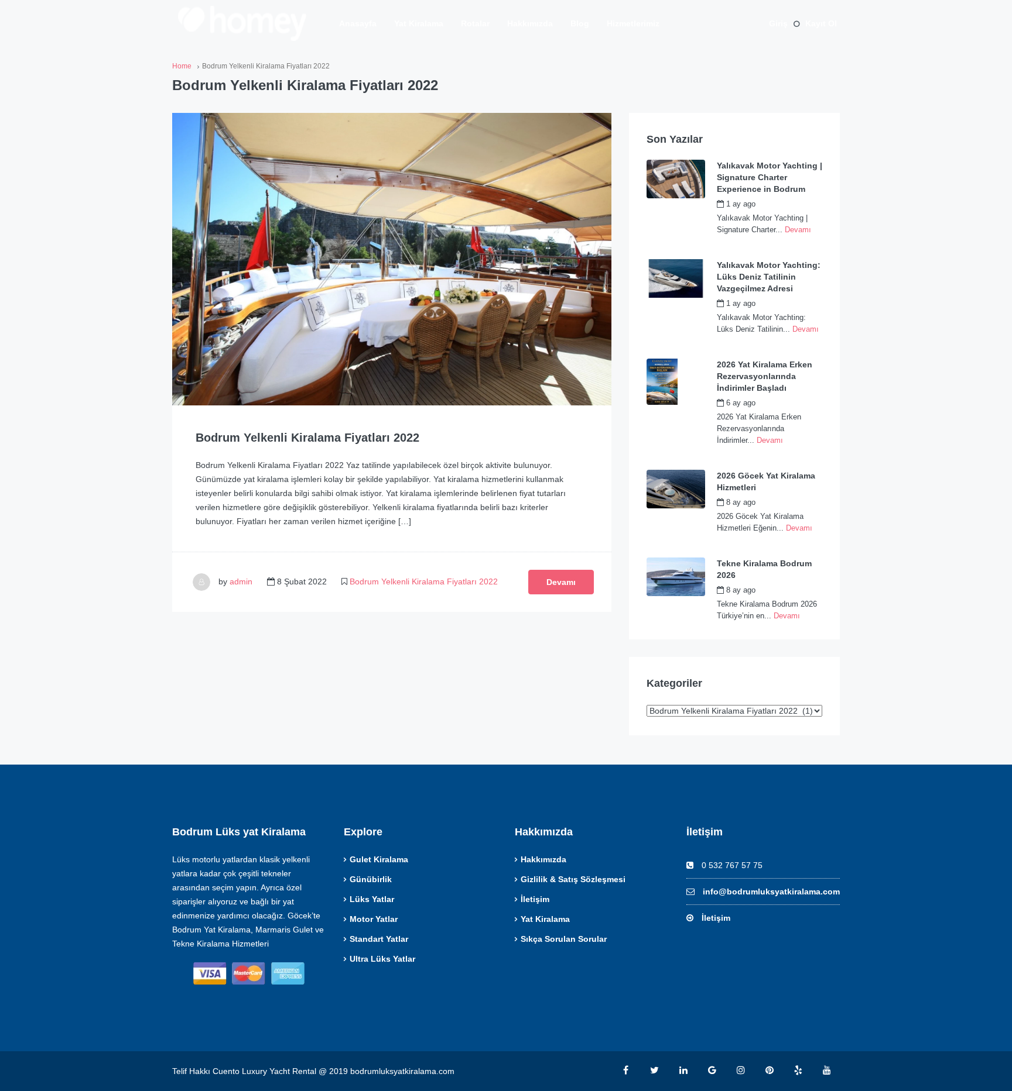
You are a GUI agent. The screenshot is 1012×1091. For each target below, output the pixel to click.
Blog (579, 23)
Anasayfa (358, 23)
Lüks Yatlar (372, 899)
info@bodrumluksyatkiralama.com (771, 891)
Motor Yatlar (374, 919)
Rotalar (475, 23)
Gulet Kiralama (379, 859)
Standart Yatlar (379, 939)
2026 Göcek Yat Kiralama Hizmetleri (766, 481)
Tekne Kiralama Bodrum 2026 (764, 569)
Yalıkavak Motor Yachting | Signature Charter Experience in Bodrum (769, 177)
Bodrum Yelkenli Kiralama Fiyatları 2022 (307, 437)
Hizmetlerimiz (633, 23)
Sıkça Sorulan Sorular (564, 939)
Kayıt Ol (821, 23)
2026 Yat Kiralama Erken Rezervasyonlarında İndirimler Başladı (764, 376)
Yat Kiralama (418, 23)
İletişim (535, 899)
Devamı (561, 582)
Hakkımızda (530, 23)
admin (241, 581)
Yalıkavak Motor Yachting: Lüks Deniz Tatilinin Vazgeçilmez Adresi (768, 276)
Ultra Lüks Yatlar (382, 958)
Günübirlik (371, 879)
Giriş (778, 23)
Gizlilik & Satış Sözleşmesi (573, 879)
